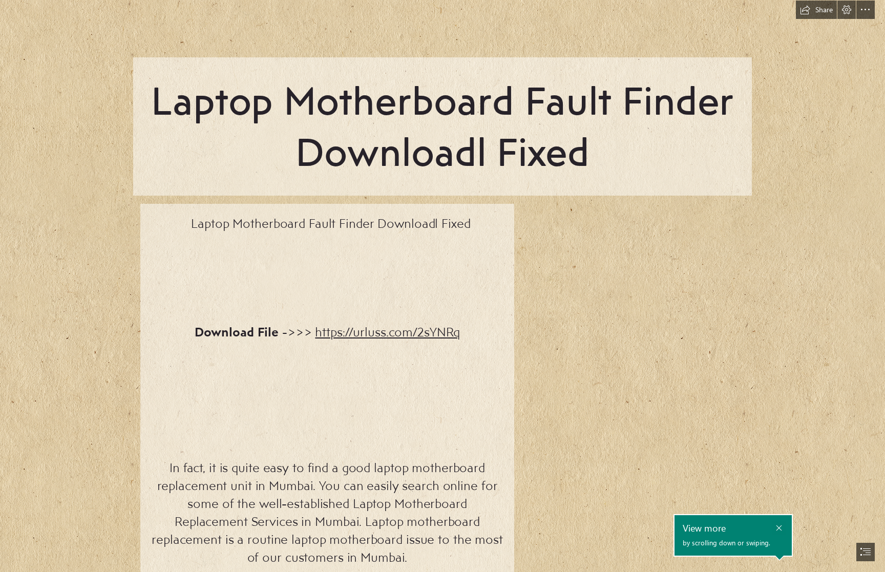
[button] (816, 10)
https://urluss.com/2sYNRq (387, 331)
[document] (442, 286)
